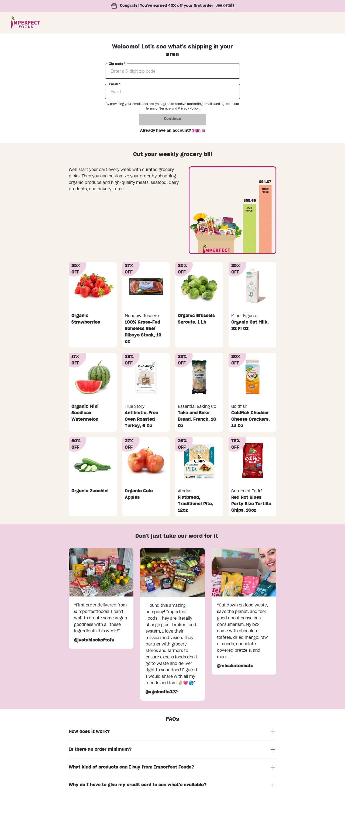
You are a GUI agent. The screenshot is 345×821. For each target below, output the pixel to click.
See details (225, 6)
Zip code (117, 63)
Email (115, 84)
